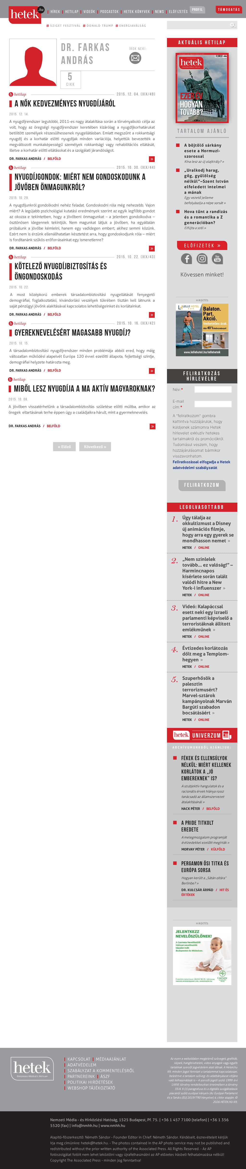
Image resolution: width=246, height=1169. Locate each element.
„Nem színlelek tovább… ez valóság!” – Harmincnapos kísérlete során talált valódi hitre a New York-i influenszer (207, 573)
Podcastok (109, 12)
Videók (89, 12)
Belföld (54, 158)
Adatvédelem (82, 1065)
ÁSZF (105, 1076)
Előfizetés (178, 12)
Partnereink (81, 1076)
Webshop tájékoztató (91, 1088)
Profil (197, 10)
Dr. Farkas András (25, 158)
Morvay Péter (193, 849)
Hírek (55, 12)
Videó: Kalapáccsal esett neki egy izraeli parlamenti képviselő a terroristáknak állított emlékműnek (207, 618)
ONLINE (203, 547)
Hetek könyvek (137, 12)
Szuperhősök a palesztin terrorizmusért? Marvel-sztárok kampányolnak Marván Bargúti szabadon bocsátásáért (207, 695)
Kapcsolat (79, 1059)
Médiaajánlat (111, 1059)
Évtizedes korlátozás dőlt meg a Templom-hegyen (205, 654)
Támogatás (229, 10)
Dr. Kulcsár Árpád (197, 890)
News (159, 12)
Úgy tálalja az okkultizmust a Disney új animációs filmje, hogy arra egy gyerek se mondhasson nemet (208, 529)
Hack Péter (190, 808)
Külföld (218, 849)
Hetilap (72, 12)
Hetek (187, 547)
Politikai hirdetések (90, 1082)
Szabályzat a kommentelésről (101, 1070)
